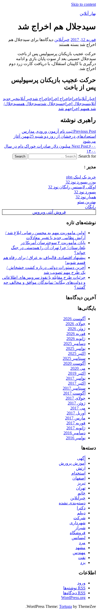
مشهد (80, 547)
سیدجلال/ (12, 103)
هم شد (64, 108)
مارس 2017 (75, 418)
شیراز (80, 528)
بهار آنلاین (88, 13)
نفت (81, 557)
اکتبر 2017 (76, 383)
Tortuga (65, 606)
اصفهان (78, 478)
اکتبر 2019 (76, 373)
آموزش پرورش (72, 463)
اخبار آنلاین (87, 98)
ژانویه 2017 (75, 428)
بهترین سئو (86, 202)
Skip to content (83, 4)
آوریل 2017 (76, 413)
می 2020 (77, 368)
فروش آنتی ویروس (49, 212)
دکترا (81, 508)
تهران (80, 488)
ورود (81, 583)
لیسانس (78, 537)
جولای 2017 (75, 398)
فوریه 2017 (75, 423)
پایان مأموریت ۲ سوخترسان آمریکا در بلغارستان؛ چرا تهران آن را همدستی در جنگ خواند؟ (48, 247)
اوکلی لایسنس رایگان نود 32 (72, 187)
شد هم (90, 108)
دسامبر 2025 (74, 343)
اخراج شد (40, 98)
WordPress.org (73, 597)
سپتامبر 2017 (74, 388)
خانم (81, 493)
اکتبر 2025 (76, 353)
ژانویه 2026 (75, 338)
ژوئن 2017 (76, 403)
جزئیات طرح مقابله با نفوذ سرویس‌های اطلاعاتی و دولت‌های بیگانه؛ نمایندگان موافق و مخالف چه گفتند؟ (43, 282)
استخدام (78, 473)
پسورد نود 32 (85, 192)
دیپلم (81, 513)
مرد (82, 542)
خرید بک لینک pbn (81, 177)
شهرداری (77, 523)
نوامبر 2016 (75, 438)
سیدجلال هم (30, 103)
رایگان (90, 207)
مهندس (79, 552)
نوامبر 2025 (75, 348)
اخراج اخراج (59, 98)
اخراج (74, 98)
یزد (82, 562)
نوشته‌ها (74, 588)
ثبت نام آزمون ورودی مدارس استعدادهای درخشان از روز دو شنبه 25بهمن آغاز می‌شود (55, 136)
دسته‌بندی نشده (72, 503)
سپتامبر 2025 (74, 358)
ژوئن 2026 (76, 328)
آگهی (81, 458)
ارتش (80, 468)
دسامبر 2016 (74, 433)
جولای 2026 (75, 323)
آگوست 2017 (74, 393)
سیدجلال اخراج (76, 103)
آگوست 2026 (74, 318)
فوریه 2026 (75, 333)
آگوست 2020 (74, 363)
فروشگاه (77, 533)
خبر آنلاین (25, 98)
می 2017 (77, 408)
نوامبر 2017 (75, 378)
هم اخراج (77, 108)
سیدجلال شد (52, 103)
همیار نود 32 (86, 197)
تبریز (81, 483)
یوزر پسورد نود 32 (81, 182)
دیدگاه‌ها (74, 593)
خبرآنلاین (62, 39)
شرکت (79, 518)
